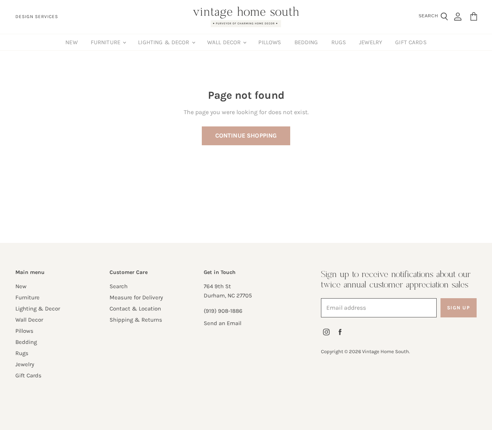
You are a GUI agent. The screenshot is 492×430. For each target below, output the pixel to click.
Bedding (306, 42)
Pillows (269, 42)
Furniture (106, 42)
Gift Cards (411, 42)
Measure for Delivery (136, 297)
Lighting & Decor (164, 42)
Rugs (338, 42)
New (71, 42)
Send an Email (222, 323)
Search (119, 286)
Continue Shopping (246, 135)
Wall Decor (225, 42)
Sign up (458, 307)
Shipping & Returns (136, 319)
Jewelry (370, 42)
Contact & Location (135, 308)
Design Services (36, 16)
